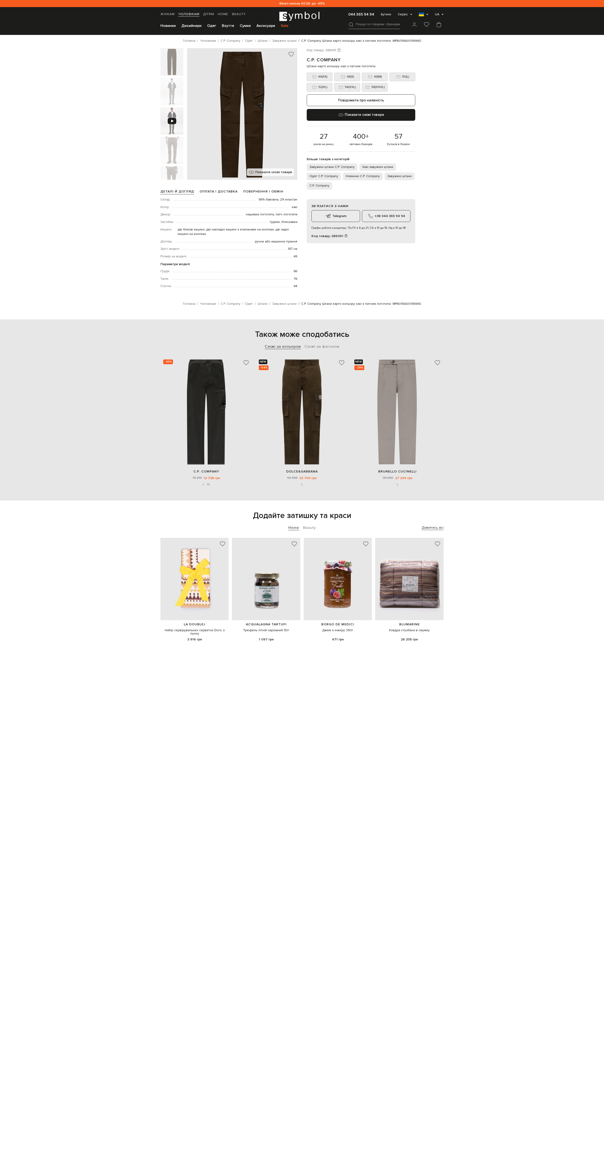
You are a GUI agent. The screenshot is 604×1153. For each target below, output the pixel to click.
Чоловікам (188, 14)
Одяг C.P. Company (324, 176)
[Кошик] (439, 25)
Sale (284, 25)
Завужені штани (399, 176)
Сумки (245, 25)
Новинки (168, 25)
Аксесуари (265, 25)
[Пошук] (351, 24)
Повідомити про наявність (361, 100)
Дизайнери (191, 25)
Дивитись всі (433, 527)
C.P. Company (324, 60)
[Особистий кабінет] (414, 25)
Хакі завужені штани (377, 167)
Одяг (211, 25)
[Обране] (426, 25)
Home (223, 14)
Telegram (339, 216)
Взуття (228, 25)
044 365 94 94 (361, 14)
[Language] (423, 16)
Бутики (386, 14)
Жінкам (167, 14)
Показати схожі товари (273, 172)
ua (437, 14)
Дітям (208, 14)
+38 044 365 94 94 (390, 216)
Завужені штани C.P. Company (332, 167)
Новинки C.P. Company (363, 176)
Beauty (239, 14)
